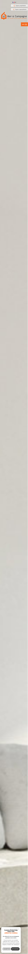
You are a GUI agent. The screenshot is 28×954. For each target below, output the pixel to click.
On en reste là (14, 929)
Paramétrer (6, 949)
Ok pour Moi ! (15, 949)
